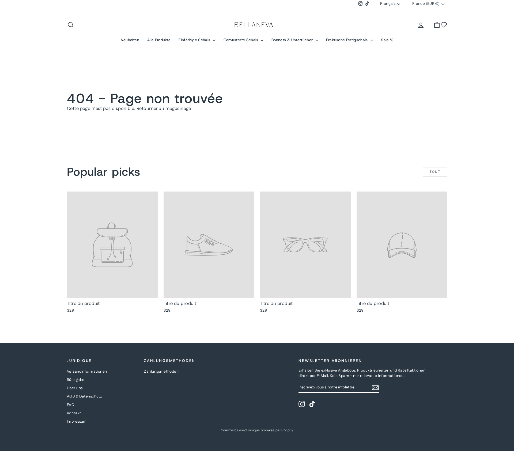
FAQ (70, 405)
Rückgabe (75, 380)
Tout (435, 172)
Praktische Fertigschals (347, 39)
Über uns (74, 388)
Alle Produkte (159, 39)
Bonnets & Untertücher (292, 39)
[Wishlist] (444, 25)
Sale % (387, 39)
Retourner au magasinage (164, 108)
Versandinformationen (87, 371)
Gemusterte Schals (241, 39)
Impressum (77, 421)
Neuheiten (130, 39)
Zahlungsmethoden (161, 371)
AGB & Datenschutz (84, 396)
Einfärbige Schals (195, 39)
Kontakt (74, 413)
